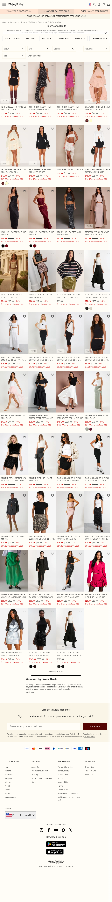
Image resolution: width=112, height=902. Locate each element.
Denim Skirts (80, 38)
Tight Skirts (46, 38)
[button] (90, 4)
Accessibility (63, 782)
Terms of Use (63, 790)
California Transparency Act (69, 793)
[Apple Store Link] (56, 852)
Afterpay (8, 782)
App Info (61, 778)
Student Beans (10, 797)
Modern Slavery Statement (42, 778)
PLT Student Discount (40, 771)
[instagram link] (41, 830)
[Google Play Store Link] (56, 844)
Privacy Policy (63, 771)
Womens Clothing (27, 22)
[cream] (90, 120)
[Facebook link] (48, 830)
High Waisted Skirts (53, 22)
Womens (13, 22)
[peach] (87, 120)
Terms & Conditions (65, 767)
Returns (8, 771)
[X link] (70, 830)
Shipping (8, 778)
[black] (3, 245)
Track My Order (91, 771)
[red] (34, 666)
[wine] (6, 245)
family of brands (93, 734)
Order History (90, 767)
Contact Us (36, 782)
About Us (35, 767)
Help (6, 767)
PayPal (7, 786)
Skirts (40, 22)
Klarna (7, 790)
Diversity (35, 774)
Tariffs (60, 786)
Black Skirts (30, 38)
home (4, 22)
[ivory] (90, 308)
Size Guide (9, 774)
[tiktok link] (63, 830)
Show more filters (34, 56)
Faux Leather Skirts (99, 38)
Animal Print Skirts (12, 38)
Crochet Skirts (63, 38)
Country (8, 808)
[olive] (87, 429)
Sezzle (7, 793)
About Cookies (63, 774)
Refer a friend (90, 774)
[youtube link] (56, 830)
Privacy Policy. (89, 737)
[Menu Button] (4, 4)
